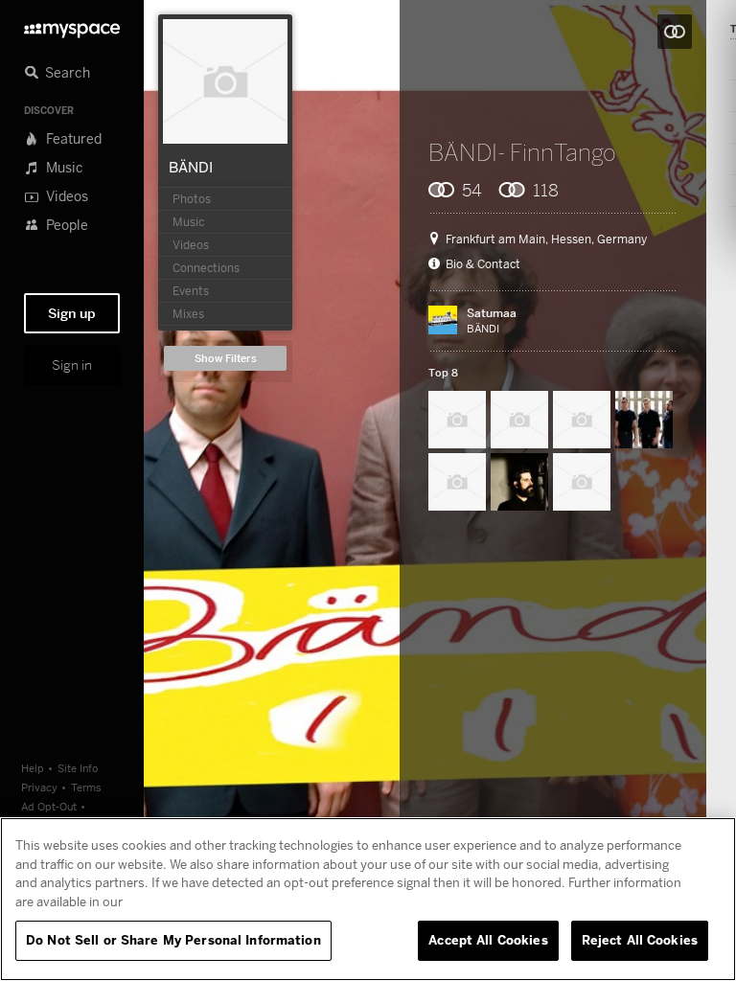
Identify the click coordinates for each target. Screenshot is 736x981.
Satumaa (492, 313)
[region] (368, 899)
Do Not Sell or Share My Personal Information (173, 939)
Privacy (39, 787)
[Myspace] (72, 25)
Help (32, 768)
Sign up (72, 313)
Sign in (72, 365)
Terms (86, 787)
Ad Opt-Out (49, 806)
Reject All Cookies (640, 939)
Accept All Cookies (487, 939)
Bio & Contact (483, 264)
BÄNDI (191, 166)
